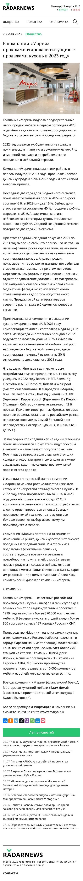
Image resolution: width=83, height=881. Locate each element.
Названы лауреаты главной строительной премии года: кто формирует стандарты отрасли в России (40, 743)
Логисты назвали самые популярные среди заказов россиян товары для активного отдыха (36, 807)
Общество (33, 34)
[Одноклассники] (10, 720)
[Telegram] (16, 720)
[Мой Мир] (37, 720)
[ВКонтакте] (5, 720)
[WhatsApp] (32, 720)
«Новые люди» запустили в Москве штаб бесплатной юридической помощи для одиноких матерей (35, 785)
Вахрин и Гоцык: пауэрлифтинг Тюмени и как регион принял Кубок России (37, 773)
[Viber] (27, 720)
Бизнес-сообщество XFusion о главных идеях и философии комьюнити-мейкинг (38, 817)
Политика (34, 22)
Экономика (59, 22)
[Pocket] (43, 720)
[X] (21, 720)
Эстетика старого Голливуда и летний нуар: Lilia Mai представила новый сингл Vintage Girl (39, 797)
